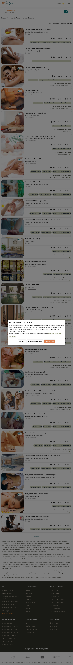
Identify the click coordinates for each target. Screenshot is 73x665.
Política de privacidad (54, 333)
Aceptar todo (49, 341)
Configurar (12, 336)
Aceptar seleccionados (35, 341)
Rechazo (21, 341)
